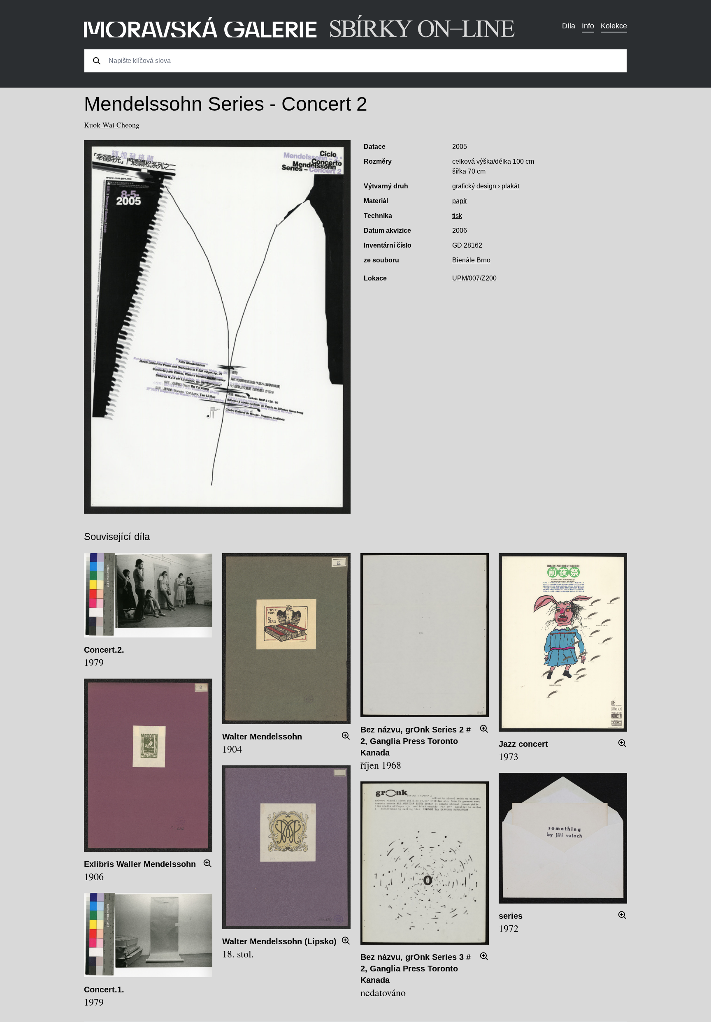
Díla (568, 26)
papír (459, 200)
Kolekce (614, 26)
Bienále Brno (471, 260)
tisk (457, 215)
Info (588, 26)
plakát (510, 186)
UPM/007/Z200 (474, 278)
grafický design (474, 186)
